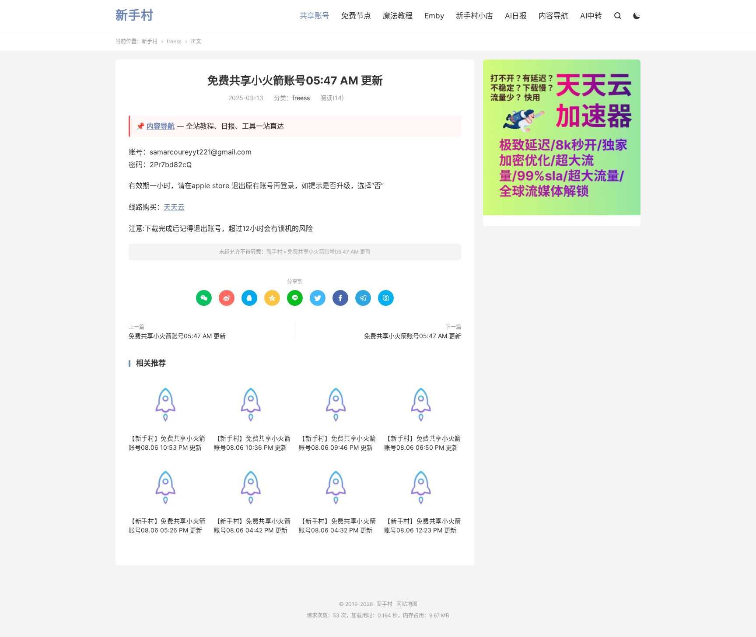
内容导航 (553, 15)
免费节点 (356, 15)
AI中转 (591, 15)
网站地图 (406, 604)
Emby (434, 15)
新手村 (135, 16)
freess (174, 41)
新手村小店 (474, 15)
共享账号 (314, 15)
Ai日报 (516, 15)
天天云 (174, 207)
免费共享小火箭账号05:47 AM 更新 (295, 80)
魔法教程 (398, 15)
